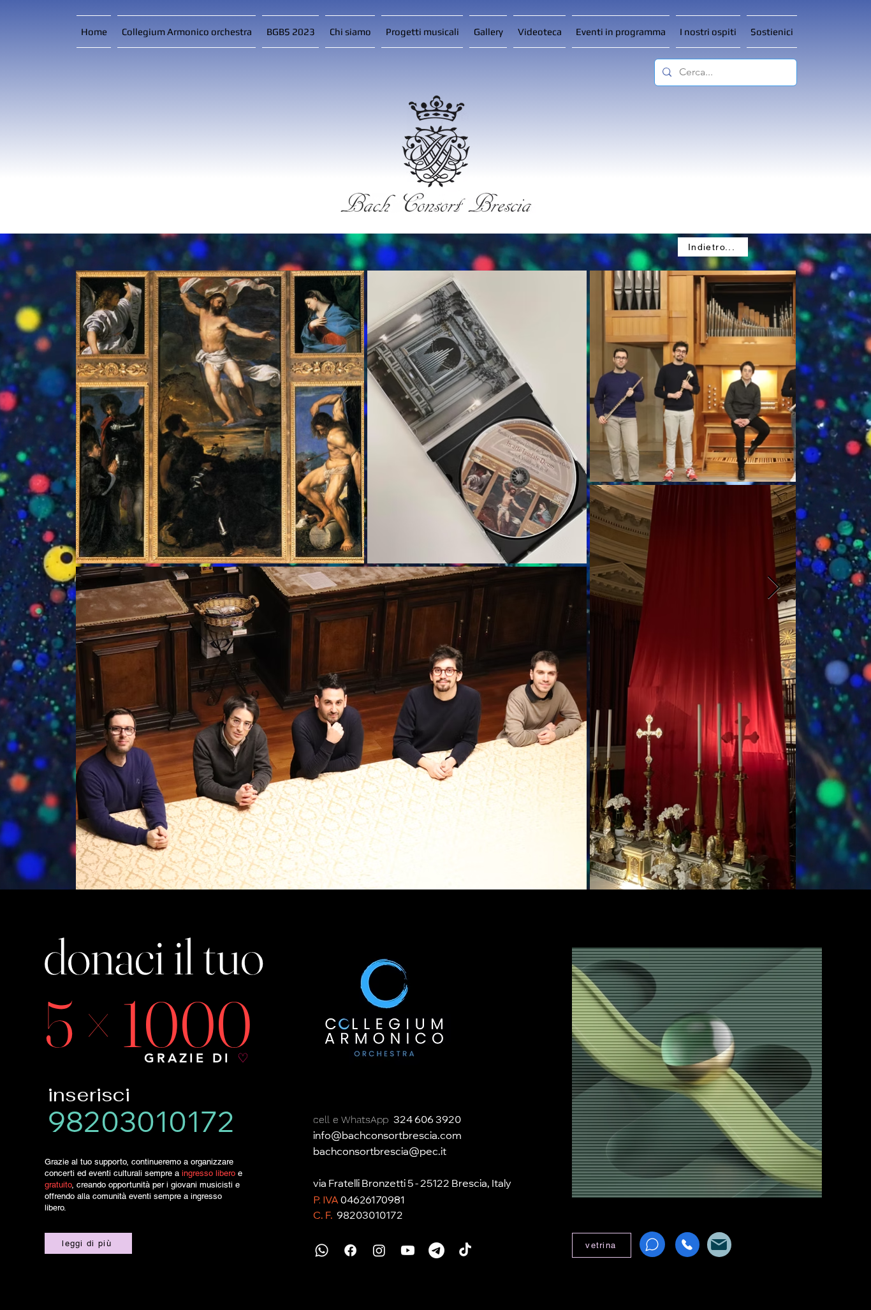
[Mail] (719, 1244)
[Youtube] (408, 1250)
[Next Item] (773, 588)
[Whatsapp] (322, 1250)
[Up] (28, 1282)
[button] (422, 31)
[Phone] (687, 1244)
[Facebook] (350, 1250)
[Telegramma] (436, 1250)
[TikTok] (465, 1250)
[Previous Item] (97, 588)
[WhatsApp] (652, 1244)
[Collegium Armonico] (384, 1008)
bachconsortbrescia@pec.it (379, 1152)
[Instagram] (379, 1250)
